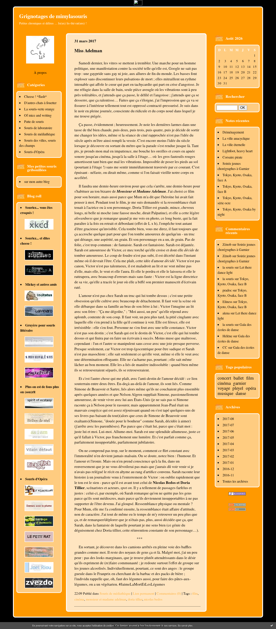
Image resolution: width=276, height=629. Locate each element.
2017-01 (228, 462)
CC (225, 347)
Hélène (227, 336)
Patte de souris (34, 121)
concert (224, 378)
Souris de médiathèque (39, 134)
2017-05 (228, 437)
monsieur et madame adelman (106, 599)
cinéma (224, 383)
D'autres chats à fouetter (40, 102)
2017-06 (228, 431)
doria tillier (135, 599)
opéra (251, 388)
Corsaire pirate (232, 157)
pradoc (227, 290)
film (250, 378)
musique (225, 393)
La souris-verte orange (39, 109)
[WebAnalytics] (138, 4)
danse (241, 393)
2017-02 (228, 456)
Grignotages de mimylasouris (53, 16)
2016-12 (228, 468)
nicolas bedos (153, 599)
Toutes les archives (235, 481)
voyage (224, 388)
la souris (228, 267)
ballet (239, 378)
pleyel (237, 388)
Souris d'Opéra (34, 151)
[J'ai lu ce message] (271, 625)
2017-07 (228, 425)
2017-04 (228, 443)
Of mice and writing (38, 115)
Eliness (227, 301)
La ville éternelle (234, 144)
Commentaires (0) (169, 593)
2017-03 (228, 450)
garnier (239, 383)
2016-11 (228, 475)
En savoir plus (185, 625)
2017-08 (228, 418)
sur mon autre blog (37, 181)
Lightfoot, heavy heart (237, 151)
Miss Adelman (88, 50)
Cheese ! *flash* (35, 96)
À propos (40, 72)
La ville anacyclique (236, 138)
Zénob (227, 244)
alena (226, 313)
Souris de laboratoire (38, 127)
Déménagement (233, 132)
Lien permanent (143, 593)
